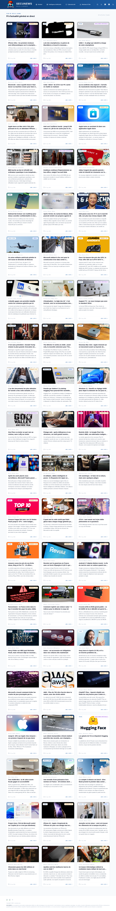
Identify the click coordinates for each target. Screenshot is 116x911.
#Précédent (13, 342)
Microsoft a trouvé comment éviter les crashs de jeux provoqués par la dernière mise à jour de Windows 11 (22, 694)
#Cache (48, 82)
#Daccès (48, 689)
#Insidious (46, 167)
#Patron (55, 40)
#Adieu (80, 167)
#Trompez (86, 298)
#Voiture (90, 473)
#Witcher (45, 342)
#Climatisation (47, 298)
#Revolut (45, 560)
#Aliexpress (51, 429)
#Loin (44, 40)
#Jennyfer (81, 820)
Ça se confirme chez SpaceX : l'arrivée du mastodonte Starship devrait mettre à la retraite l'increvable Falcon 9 (93, 87)
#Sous (87, 211)
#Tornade (45, 777)
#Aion (14, 820)
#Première (19, 298)
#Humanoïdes (50, 733)
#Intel (45, 123)
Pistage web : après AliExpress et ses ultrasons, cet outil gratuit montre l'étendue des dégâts (57, 434)
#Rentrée (81, 429)
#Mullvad (10, 211)
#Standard (90, 298)
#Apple (9, 123)
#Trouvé (15, 689)
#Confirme (81, 82)
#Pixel (89, 429)
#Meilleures (51, 864)
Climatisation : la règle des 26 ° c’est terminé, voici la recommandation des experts (57, 303)
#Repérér (45, 604)
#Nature (53, 689)
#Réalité (52, 82)
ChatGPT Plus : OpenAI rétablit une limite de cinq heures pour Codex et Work (92, 694)
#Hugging (91, 733)
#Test (9, 777)
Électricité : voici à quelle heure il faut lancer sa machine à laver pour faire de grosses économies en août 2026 (22, 87)
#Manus (53, 211)
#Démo (44, 82)
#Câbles (53, 473)
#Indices (58, 604)
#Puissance (54, 777)
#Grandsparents (90, 167)
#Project (10, 820)
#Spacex (86, 82)
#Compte (80, 777)
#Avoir (9, 473)
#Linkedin (10, 298)
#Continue (51, 167)
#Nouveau (81, 342)
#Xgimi (12, 777)
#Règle (52, 298)
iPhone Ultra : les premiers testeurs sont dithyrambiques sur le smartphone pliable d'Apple (22, 45)
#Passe (84, 211)
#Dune (49, 777)
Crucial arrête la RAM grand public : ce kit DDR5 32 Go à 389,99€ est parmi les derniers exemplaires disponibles (93, 609)
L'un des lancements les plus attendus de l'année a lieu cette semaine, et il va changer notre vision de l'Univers (22, 391)
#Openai (85, 689)
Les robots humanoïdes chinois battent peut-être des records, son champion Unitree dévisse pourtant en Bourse (57, 738)
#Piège (83, 40)
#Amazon (10, 560)
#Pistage (45, 429)
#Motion (90, 560)
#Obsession (10, 864)
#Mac (17, 123)
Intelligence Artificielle (101, 23)
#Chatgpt (81, 689)
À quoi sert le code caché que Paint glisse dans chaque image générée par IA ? (57, 522)
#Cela (54, 342)
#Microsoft (10, 689)
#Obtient (92, 864)
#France (16, 604)
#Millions (20, 864)
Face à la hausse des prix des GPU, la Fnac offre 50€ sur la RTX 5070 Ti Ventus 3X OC (92, 260)
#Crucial (81, 604)
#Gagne (14, 298)
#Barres (56, 864)
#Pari (17, 429)
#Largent (85, 167)
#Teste (84, 123)
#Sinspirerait (54, 820)
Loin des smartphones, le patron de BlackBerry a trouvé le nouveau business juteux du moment (56, 45)
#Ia (44, 473)
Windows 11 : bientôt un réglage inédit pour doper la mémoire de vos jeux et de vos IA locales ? (93, 391)
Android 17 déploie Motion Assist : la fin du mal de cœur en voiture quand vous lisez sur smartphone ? (93, 565)
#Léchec (45, 211)
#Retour (86, 820)
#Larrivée (90, 82)
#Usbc (80, 40)
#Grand (53, 560)
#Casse (13, 560)
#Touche (10, 167)
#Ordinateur (21, 167)
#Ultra (13, 40)
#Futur (86, 473)
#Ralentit (88, 40)
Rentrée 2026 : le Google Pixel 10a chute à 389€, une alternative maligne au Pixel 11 (92, 434)
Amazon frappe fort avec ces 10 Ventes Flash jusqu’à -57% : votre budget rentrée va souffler (22, 522)
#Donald (19, 342)
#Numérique (81, 473)
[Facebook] (105, 4)
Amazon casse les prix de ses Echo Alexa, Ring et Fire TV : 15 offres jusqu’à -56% (21, 565)
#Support (81, 298)
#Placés (13, 473)
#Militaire (48, 473)
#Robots (45, 733)
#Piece (9, 429)
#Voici (16, 82)
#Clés (44, 689)
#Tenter (13, 429)
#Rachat (49, 211)
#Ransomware (11, 604)
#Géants (80, 733)
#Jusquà (10, 733)
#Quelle (20, 82)
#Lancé (89, 777)
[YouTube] (109, 4)
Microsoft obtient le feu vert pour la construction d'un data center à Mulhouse (56, 260)
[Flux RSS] (101, 4)
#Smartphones (50, 40)
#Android (81, 560)
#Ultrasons (57, 429)
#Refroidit (14, 167)
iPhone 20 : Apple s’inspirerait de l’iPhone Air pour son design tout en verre (56, 825)
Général (35, 65)
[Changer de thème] (113, 4)
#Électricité (11, 82)
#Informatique (86, 864)
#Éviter (20, 689)
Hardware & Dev (33, 23)
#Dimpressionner (58, 167)
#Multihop (20, 211)
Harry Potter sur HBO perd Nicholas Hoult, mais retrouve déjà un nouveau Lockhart (21, 653)
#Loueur (80, 864)
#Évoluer (15, 211)
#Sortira (50, 342)
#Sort (48, 123)
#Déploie (86, 560)
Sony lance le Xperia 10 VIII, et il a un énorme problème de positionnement (91, 653)
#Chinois (56, 733)
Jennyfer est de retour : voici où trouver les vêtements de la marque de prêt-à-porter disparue (93, 825)
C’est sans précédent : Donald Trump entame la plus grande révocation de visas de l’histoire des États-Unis (21, 347)
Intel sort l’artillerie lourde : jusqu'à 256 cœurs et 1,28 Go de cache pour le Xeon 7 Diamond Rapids (58, 129)
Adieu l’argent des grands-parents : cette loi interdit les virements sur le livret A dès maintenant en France (92, 172)
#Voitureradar (51, 604)
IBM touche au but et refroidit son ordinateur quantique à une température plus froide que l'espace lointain (22, 172)
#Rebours (85, 777)
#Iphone (10, 40)
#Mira (16, 777)
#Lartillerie (53, 123)
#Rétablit (90, 689)
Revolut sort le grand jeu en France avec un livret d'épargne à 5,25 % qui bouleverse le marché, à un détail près (57, 565)
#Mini (87, 342)
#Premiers (18, 40)
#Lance (13, 123)
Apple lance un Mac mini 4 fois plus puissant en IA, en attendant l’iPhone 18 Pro (22, 129)
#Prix (17, 560)
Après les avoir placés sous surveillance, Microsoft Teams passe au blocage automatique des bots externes (22, 478)
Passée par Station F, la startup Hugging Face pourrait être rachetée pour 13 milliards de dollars (56, 391)
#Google (85, 429)
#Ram (89, 604)
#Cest (56, 298)
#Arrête (85, 604)
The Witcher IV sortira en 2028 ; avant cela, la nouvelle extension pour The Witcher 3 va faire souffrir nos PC (57, 347)
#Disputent (85, 733)
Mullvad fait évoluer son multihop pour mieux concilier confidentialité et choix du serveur (22, 216)
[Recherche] (97, 4)
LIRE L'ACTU (33, 58)
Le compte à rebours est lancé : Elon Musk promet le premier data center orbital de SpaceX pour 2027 (92, 782)
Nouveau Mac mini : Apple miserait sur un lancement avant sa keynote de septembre (93, 347)
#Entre (20, 604)
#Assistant (88, 123)
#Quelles (45, 864)
